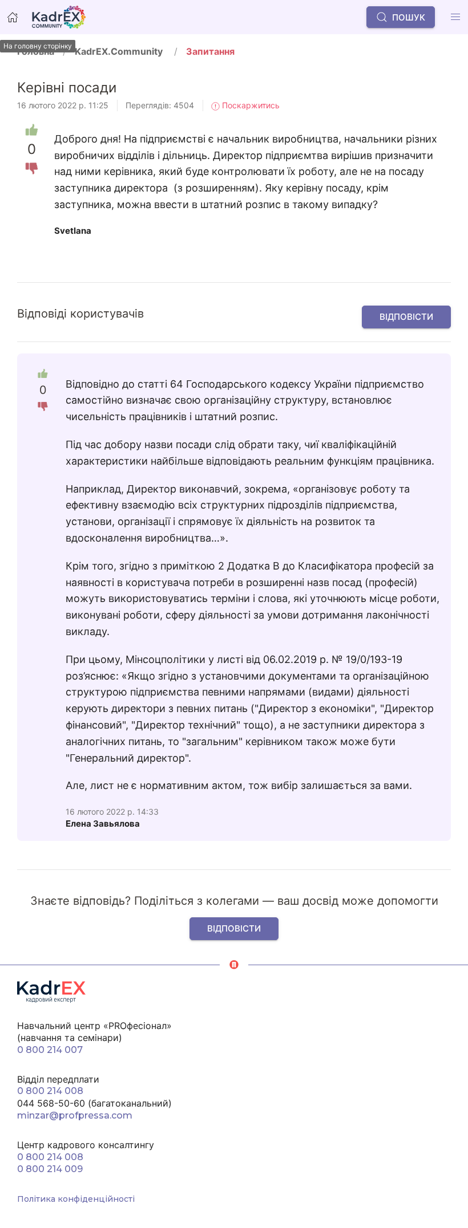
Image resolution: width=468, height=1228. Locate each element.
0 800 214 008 (50, 1090)
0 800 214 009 (50, 1169)
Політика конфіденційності (76, 1199)
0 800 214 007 (50, 1049)
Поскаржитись (250, 105)
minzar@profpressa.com (74, 1115)
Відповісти (406, 316)
